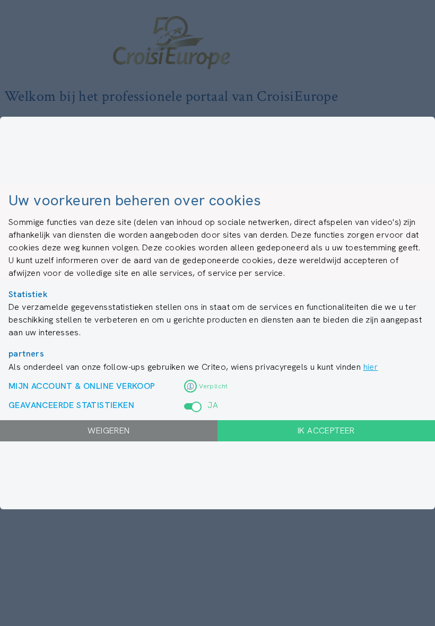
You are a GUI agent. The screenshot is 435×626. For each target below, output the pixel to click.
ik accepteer (326, 430)
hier (370, 366)
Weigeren (108, 430)
